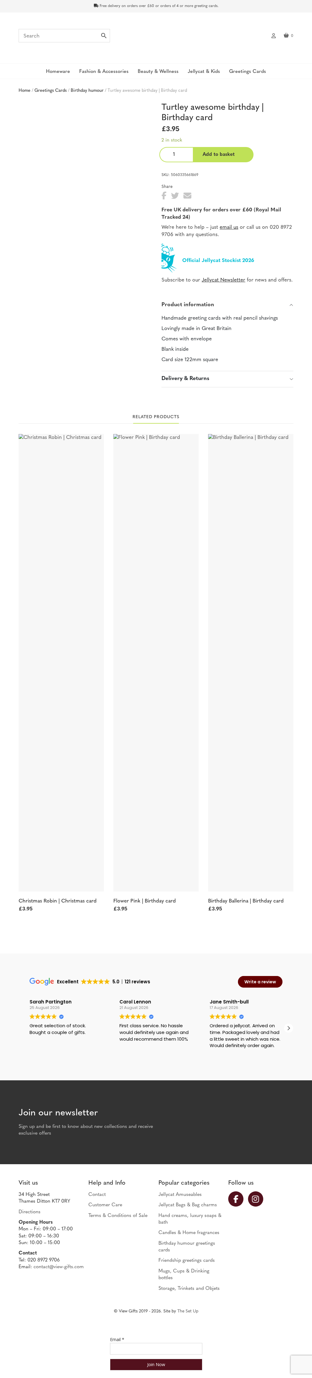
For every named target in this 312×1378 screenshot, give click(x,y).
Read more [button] (221, 1054)
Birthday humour (87, 90)
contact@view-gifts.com (59, 1267)
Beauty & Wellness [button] (158, 71)
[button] (288, 1028)
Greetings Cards (50, 90)
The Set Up (187, 1311)
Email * (117, 1339)
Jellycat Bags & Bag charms (187, 1205)
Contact (97, 1194)
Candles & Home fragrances (188, 1232)
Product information (187, 305)
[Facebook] (238, 1199)
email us (229, 227)
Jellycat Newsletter (223, 280)
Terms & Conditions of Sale (117, 1215)
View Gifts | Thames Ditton (156, 37)
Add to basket (219, 154)
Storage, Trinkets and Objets (189, 1288)
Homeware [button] (58, 71)
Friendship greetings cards (186, 1260)
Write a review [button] (260, 982)
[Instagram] (258, 1199)
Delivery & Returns (185, 379)
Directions (30, 1212)
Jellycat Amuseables (180, 1194)
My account (274, 35)
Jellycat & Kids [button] (204, 71)
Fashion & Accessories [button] (104, 71)
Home (24, 90)
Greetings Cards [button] (247, 71)
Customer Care (105, 1205)
